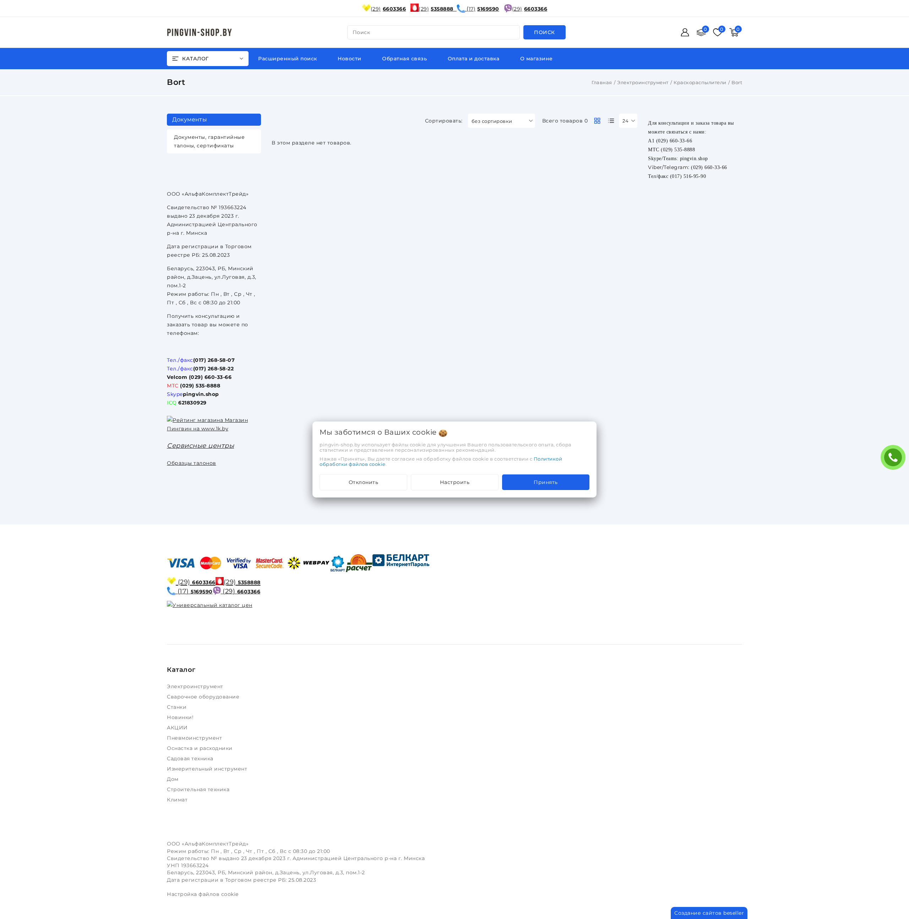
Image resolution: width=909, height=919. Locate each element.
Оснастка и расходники (200, 748)
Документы (189, 119)
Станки (178, 707)
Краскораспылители (700, 82)
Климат (178, 800)
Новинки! (181, 717)
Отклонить (364, 482)
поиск (361, 32)
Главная (602, 82)
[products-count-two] (597, 121)
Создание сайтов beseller (709, 913)
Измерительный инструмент (208, 769)
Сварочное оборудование (204, 697)
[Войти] (685, 32)
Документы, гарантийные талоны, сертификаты (209, 141)
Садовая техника (191, 758)
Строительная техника (199, 789)
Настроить (455, 482)
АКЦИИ (178, 727)
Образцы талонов (191, 463)
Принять (546, 482)
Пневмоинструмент (195, 738)
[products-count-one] (611, 121)
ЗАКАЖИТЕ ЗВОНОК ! (894, 460)
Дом (173, 779)
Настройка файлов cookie (203, 894)
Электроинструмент (643, 82)
